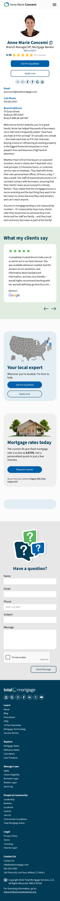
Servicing (8, 786)
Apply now (30, 73)
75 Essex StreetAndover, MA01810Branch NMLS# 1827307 (16, 115)
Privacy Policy (10, 836)
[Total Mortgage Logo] (19, 689)
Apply (6, 770)
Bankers (8, 803)
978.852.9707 (10, 102)
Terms (7, 840)
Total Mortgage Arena (14, 823)
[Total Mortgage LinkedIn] (29, 697)
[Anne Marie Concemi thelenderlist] (23, 82)
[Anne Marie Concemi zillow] (42, 82)
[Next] (53, 309)
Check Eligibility (12, 774)
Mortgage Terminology (15, 729)
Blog (6, 713)
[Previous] (46, 309)
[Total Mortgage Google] (12, 697)
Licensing (8, 844)
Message (9, 627)
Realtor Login (10, 782)
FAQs (6, 721)
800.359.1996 (10, 868)
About (6, 709)
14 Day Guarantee (12, 725)
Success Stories (11, 733)
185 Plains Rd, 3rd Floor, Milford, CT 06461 (24, 872)
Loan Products (11, 757)
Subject (8, 614)
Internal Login (10, 847)
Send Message (43, 669)
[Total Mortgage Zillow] (6, 697)
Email (7, 589)
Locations (8, 807)
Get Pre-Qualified (30, 63)
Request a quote (24, 469)
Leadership (9, 799)
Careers (7, 811)
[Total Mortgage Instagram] (18, 697)
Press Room (9, 717)
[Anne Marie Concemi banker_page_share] (18, 82)
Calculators (9, 753)
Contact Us (9, 860)
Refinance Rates (12, 750)
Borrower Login (11, 778)
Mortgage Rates (11, 746)
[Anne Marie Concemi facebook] (28, 82)
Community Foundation (15, 819)
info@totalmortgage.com (16, 864)
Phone (7, 602)
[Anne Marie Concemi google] (37, 82)
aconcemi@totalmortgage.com (20, 92)
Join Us (7, 815)
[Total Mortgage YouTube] (41, 697)
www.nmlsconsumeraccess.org (20, 892)
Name (7, 576)
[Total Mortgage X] (35, 697)
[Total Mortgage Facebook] (23, 697)
